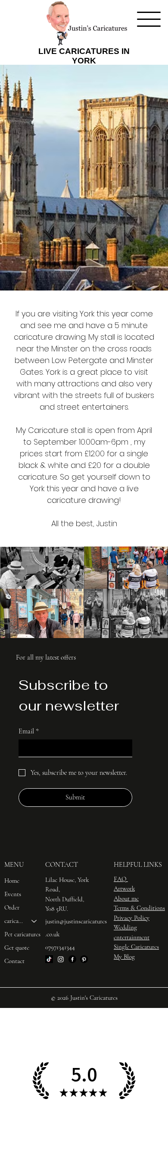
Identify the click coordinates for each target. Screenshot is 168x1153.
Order (11, 907)
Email (29, 731)
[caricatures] (34, 921)
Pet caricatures (22, 934)
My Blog (124, 956)
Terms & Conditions (139, 908)
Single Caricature (135, 947)
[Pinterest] (84, 959)
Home (11, 880)
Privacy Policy (131, 918)
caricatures (14, 921)
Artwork (124, 888)
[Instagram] (61, 959)
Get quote (16, 947)
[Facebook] (72, 959)
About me (126, 898)
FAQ (120, 879)
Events (12, 894)
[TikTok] (49, 959)
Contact (14, 961)
